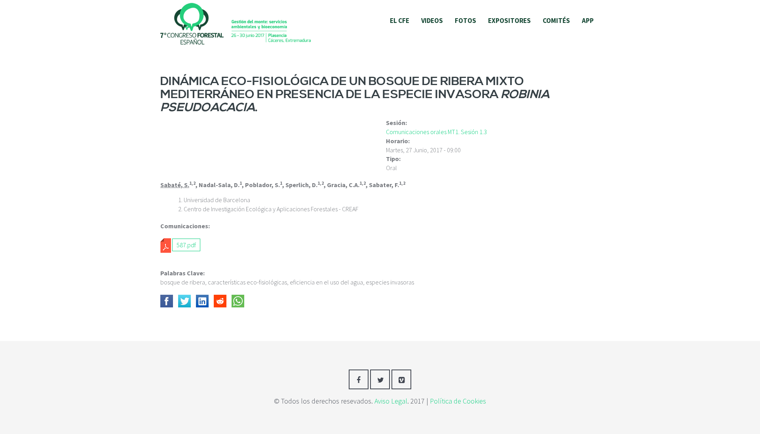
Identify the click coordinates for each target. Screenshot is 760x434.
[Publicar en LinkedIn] (202, 301)
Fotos (465, 20)
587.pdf (186, 245)
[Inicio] (235, 23)
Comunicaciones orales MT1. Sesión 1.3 (436, 132)
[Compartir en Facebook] (166, 301)
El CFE (399, 20)
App (588, 20)
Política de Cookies (458, 401)
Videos (432, 20)
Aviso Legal (390, 401)
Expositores (509, 20)
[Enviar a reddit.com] (220, 301)
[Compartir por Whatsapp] (238, 301)
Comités (556, 20)
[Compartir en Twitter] (184, 301)
